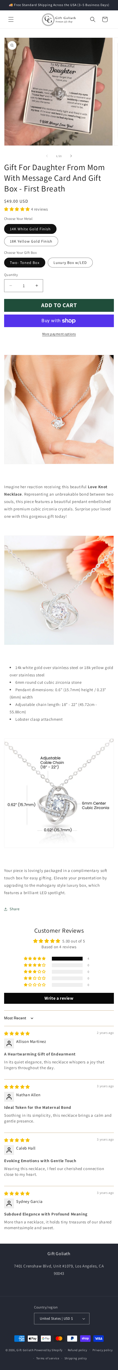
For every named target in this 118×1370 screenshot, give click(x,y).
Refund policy (77, 1350)
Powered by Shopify (48, 1350)
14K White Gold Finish (30, 228)
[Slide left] (47, 156)
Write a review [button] (58, 998)
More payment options (59, 334)
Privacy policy (102, 1350)
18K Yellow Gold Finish (31, 241)
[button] (11, 19)
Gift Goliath (24, 1350)
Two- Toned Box (25, 262)
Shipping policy (75, 1358)
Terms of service (47, 1358)
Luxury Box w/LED (70, 262)
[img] (17, 1033)
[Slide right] (71, 156)
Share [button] (15, 908)
